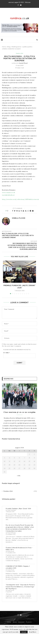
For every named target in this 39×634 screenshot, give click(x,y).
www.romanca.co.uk (8, 192)
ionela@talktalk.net (8, 195)
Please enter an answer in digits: (17, 349)
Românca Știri (19, 53)
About (15, 622)
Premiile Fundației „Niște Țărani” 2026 (18, 508)
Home (4, 47)
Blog (8, 47)
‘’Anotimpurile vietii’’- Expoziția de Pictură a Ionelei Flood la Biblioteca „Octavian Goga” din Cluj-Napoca (20, 586)
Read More (32, 632)
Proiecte (29, 622)
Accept (24, 632)
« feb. (18, 476)
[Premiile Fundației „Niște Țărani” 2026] (19, 272)
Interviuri (21, 622)
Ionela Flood (23, 63)
